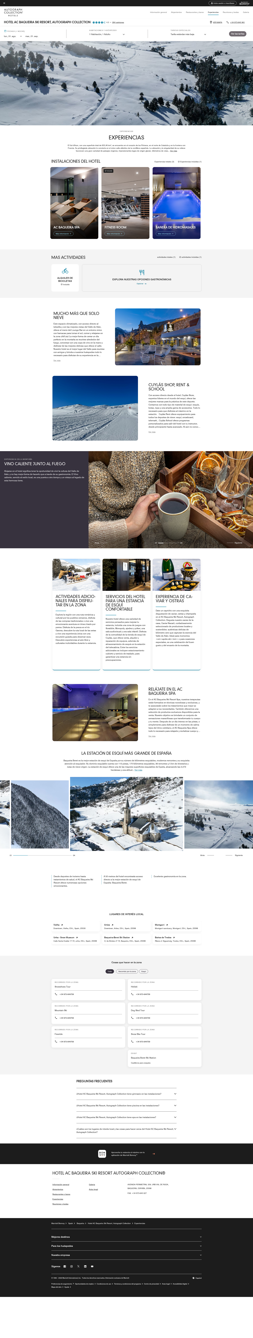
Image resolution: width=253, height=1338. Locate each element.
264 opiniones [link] (118, 22)
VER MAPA (217, 22)
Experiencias (213, 12)
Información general (158, 12)
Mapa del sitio (56, 1287)
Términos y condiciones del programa (127, 1284)
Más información (63, 234)
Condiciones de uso (104, 1284)
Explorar (140, 284)
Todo (110, 971)
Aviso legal (93, 1189)
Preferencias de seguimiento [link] (61, 1284)
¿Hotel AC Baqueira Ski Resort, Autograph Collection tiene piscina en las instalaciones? (117, 1105)
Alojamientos (176, 12)
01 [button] (156, 543)
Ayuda (66, 1287)
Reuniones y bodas (231, 12)
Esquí (143, 971)
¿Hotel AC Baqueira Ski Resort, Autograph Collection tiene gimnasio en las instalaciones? (118, 1094)
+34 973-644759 (66, 994)
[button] (223, 3)
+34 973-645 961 (237, 22)
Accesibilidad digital (180, 1284)
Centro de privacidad (151, 1284)
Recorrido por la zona (127, 971)
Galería (246, 12)
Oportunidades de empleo (84, 1284)
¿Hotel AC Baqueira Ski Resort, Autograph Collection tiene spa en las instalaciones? (116, 1117)
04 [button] (181, 543)
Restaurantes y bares (195, 12)
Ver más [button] (173, 151)
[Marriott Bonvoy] (243, 3)
